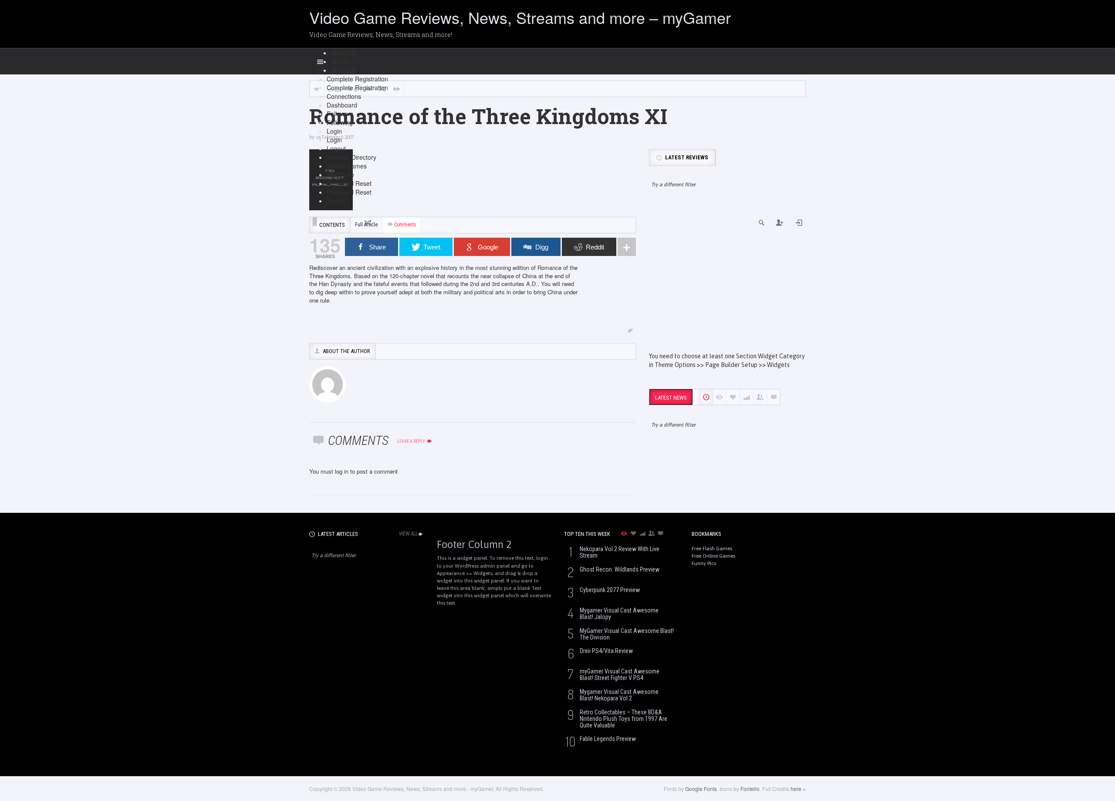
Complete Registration (357, 78)
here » (798, 788)
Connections (344, 96)
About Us (343, 52)
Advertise (344, 70)
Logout (336, 148)
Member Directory (351, 157)
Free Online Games (713, 556)
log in (341, 471)
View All (408, 534)
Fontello (750, 788)
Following (340, 122)
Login (334, 131)
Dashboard (342, 105)
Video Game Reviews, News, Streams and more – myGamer (520, 17)
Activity (340, 61)
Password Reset (349, 183)
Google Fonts (701, 788)
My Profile (340, 174)
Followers (340, 113)
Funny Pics (704, 563)
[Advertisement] (727, 278)
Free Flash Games (712, 548)
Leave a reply (411, 441)
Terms (335, 200)
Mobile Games (347, 166)
